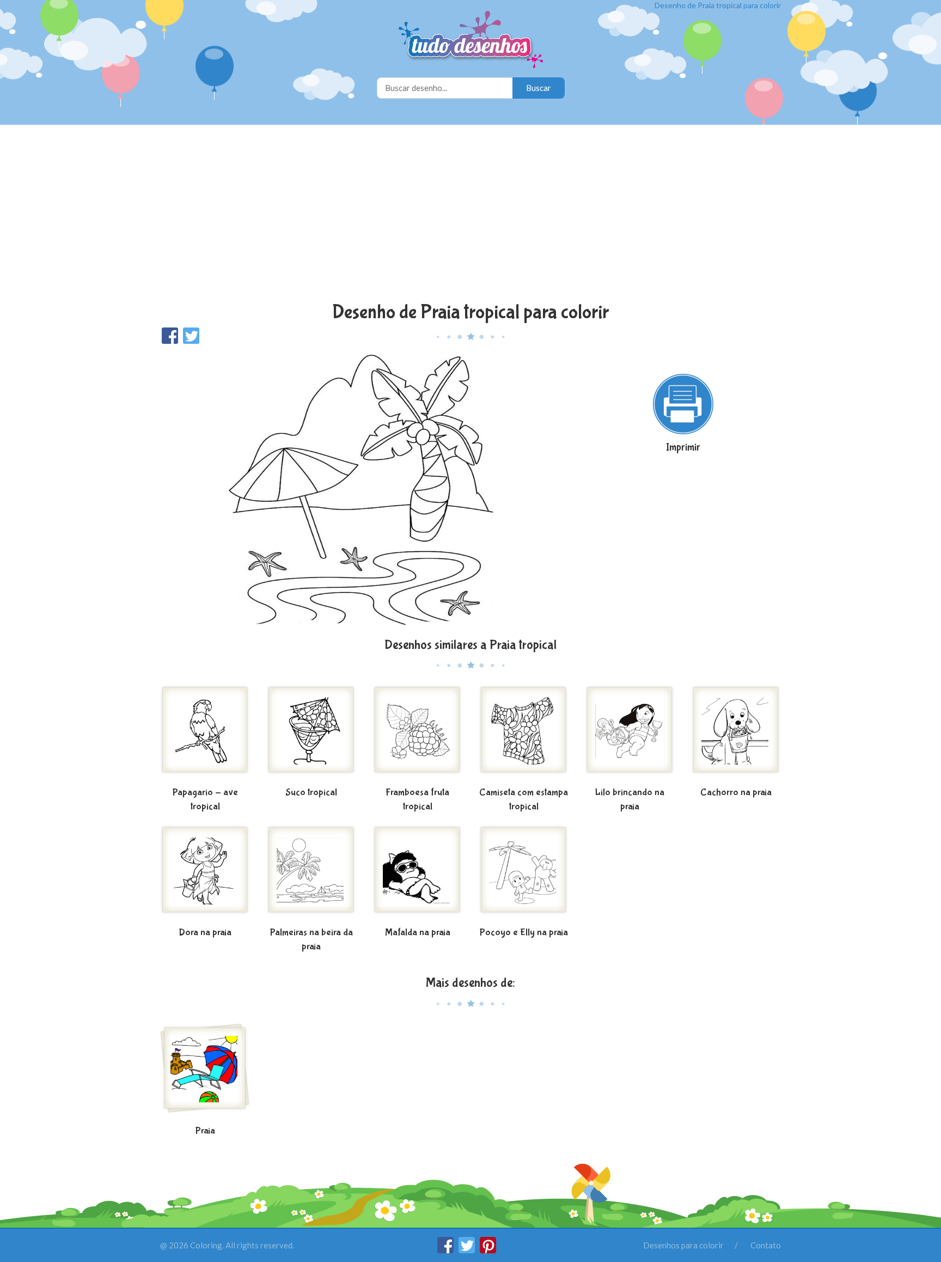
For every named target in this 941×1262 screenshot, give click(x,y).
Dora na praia (205, 932)
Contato (765, 1245)
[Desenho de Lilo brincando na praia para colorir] (630, 734)
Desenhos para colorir (683, 1245)
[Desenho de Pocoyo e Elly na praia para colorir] (524, 874)
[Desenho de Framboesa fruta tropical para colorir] (417, 734)
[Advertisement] (470, 214)
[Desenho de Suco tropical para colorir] (311, 734)
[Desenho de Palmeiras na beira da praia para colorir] (311, 874)
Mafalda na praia (417, 932)
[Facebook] (446, 1250)
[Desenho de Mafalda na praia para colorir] (417, 874)
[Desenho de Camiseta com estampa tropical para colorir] (524, 734)
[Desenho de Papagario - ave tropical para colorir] (205, 734)
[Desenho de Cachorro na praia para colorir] (736, 734)
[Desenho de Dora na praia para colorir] (205, 874)
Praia (205, 1131)
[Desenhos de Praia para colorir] (205, 1072)
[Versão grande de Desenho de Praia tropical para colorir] (364, 490)
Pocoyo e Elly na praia (524, 932)
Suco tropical (311, 792)
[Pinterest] (488, 1250)
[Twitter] (467, 1250)
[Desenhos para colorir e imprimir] (471, 40)
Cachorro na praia (736, 792)
